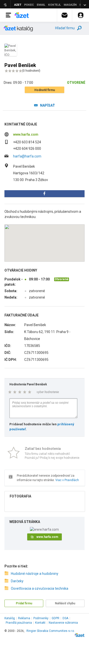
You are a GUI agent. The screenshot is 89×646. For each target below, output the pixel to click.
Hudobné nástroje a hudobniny (34, 574)
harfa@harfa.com (27, 156)
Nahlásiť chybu (65, 603)
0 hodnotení (31, 70)
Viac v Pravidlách (67, 480)
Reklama (24, 618)
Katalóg (9, 618)
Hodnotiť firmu (44, 90)
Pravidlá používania (19, 622)
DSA (65, 618)
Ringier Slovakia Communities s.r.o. (50, 631)
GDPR (55, 618)
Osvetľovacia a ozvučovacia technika (39, 588)
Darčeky (17, 581)
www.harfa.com (25, 134)
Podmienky (40, 618)
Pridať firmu (24, 603)
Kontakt (40, 622)
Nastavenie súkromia (63, 622)
